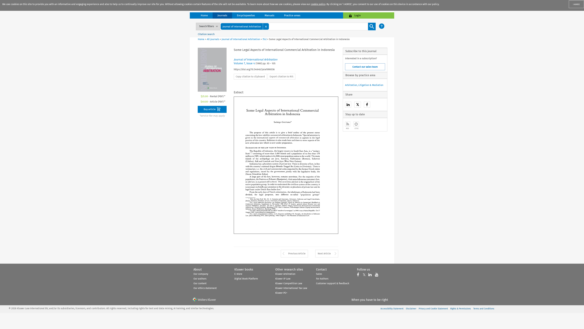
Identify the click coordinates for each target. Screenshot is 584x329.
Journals (222, 15)
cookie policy (318, 4)
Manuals (269, 15)
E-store (238, 273)
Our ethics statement (205, 288)
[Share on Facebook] (367, 105)
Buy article (210, 109)
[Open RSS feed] (347, 124)
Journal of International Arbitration (241, 39)
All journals (213, 39)
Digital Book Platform (246, 278)
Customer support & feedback (332, 283)
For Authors (322, 278)
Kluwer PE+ (281, 292)
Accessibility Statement (392, 308)
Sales (319, 273)
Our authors (199, 278)
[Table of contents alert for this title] (356, 124)
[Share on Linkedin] (348, 105)
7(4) (264, 39)
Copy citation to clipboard (250, 76)
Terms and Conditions (483, 308)
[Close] (266, 26)
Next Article (324, 253)
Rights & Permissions (460, 308)
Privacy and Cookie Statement (433, 308)
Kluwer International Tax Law (291, 288)
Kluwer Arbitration (285, 273)
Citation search (206, 34)
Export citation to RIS (281, 76)
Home (204, 15)
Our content (200, 283)
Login (357, 15)
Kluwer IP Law (282, 278)
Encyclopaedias (246, 15)
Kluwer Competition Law (288, 283)
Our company (200, 273)
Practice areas (292, 15)
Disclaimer (411, 308)
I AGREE (576, 4)
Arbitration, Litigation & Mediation (364, 85)
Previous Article (297, 253)
